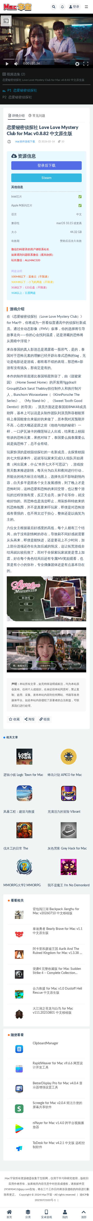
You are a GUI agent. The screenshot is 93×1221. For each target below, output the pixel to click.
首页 (9, 1217)
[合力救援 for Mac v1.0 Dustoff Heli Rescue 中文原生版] (19, 994)
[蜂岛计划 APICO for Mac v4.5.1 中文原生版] (69, 757)
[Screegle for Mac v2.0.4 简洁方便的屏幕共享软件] (19, 1108)
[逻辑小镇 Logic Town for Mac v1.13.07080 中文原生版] (24, 757)
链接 (46, 719)
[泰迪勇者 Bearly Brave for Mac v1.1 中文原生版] (19, 934)
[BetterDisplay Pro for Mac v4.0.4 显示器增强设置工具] (19, 1089)
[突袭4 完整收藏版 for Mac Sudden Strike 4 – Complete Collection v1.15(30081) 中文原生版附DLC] (19, 974)
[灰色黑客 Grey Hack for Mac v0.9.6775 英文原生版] (69, 830)
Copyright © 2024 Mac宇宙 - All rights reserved (47, 1194)
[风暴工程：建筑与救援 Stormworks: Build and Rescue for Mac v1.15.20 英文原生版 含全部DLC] (24, 793)
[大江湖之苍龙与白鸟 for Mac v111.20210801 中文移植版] (19, 1014)
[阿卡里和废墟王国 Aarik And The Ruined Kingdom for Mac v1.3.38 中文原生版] (19, 954)
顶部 (83, 1217)
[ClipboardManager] (19, 1049)
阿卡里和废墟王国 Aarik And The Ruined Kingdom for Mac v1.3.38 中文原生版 (58, 953)
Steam (46, 178)
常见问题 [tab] (39, 115)
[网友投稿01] (9, 141)
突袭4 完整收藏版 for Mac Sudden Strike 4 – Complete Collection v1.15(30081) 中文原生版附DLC (57, 973)
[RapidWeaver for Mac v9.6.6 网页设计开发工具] (19, 1069)
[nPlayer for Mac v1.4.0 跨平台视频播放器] (19, 1128)
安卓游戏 (46, 1217)
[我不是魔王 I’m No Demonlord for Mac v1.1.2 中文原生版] (69, 867)
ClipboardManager (45, 1043)
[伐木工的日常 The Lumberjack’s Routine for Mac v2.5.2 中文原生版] (24, 830)
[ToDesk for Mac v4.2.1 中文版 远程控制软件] (19, 1148)
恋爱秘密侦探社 (22, 90)
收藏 (16, 719)
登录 (76, 6)
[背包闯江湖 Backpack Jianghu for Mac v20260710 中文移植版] (19, 914)
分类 (28, 1217)
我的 (65, 1217)
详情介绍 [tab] (18, 115)
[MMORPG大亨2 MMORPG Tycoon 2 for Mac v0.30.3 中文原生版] (24, 867)
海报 (31, 719)
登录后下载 (46, 165)
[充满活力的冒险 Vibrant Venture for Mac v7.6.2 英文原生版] (69, 793)
